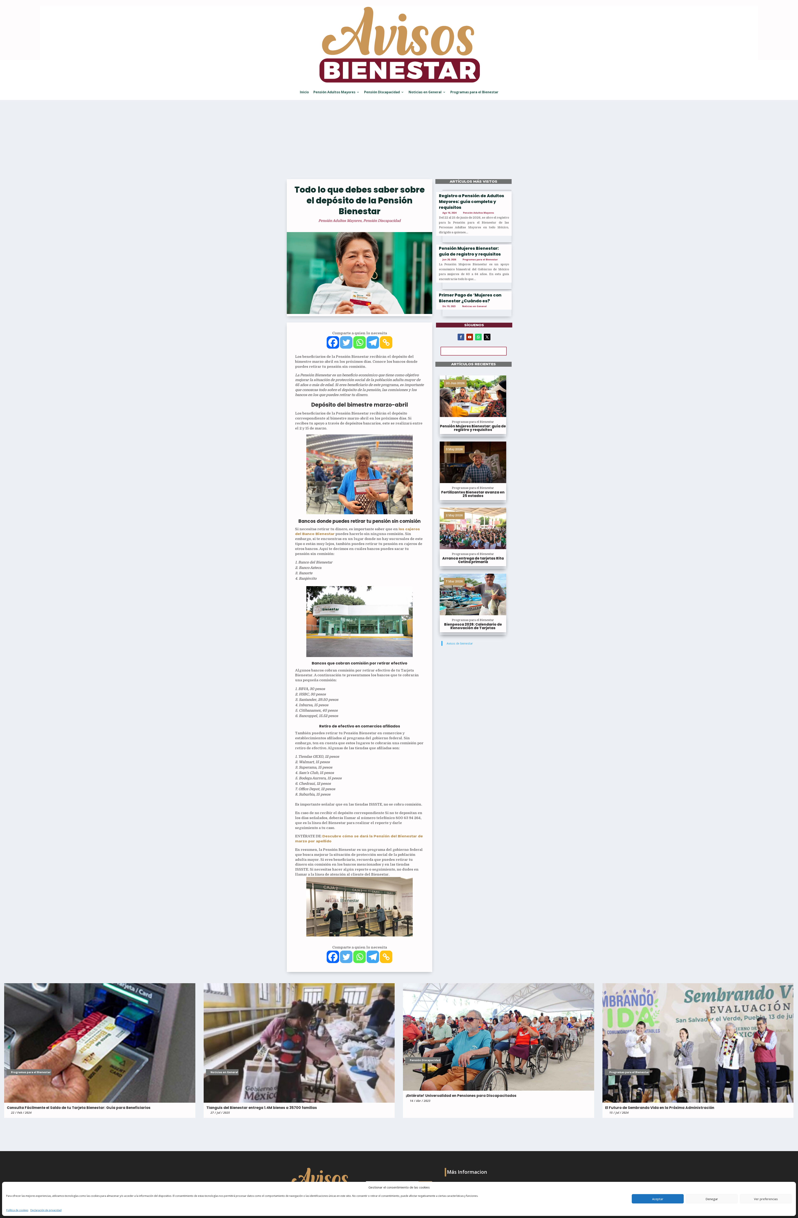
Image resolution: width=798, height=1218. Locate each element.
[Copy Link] (386, 342)
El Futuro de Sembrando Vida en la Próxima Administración (659, 1107)
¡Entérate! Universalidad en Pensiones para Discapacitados (461, 1095)
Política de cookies (17, 1210)
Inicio (304, 92)
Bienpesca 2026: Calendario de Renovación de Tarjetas (473, 626)
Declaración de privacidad (46, 1210)
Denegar (712, 1199)
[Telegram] (373, 342)
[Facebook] (333, 342)
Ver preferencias (766, 1199)
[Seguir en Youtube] (469, 337)
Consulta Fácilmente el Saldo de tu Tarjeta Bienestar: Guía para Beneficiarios (78, 1107)
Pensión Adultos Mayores (334, 92)
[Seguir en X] (487, 337)
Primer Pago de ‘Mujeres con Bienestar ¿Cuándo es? (470, 298)
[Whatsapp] (359, 342)
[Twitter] (346, 342)
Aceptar (657, 1199)
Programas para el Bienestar (474, 92)
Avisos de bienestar (460, 643)
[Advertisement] (399, 142)
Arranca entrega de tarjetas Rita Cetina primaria (473, 560)
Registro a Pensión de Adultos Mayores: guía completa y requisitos (471, 201)
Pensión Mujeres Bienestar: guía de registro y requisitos (470, 251)
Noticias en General (425, 92)
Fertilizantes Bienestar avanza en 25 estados (473, 494)
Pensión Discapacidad (382, 92)
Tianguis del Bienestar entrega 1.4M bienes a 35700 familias (261, 1107)
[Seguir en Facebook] (461, 337)
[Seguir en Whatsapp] (478, 337)
